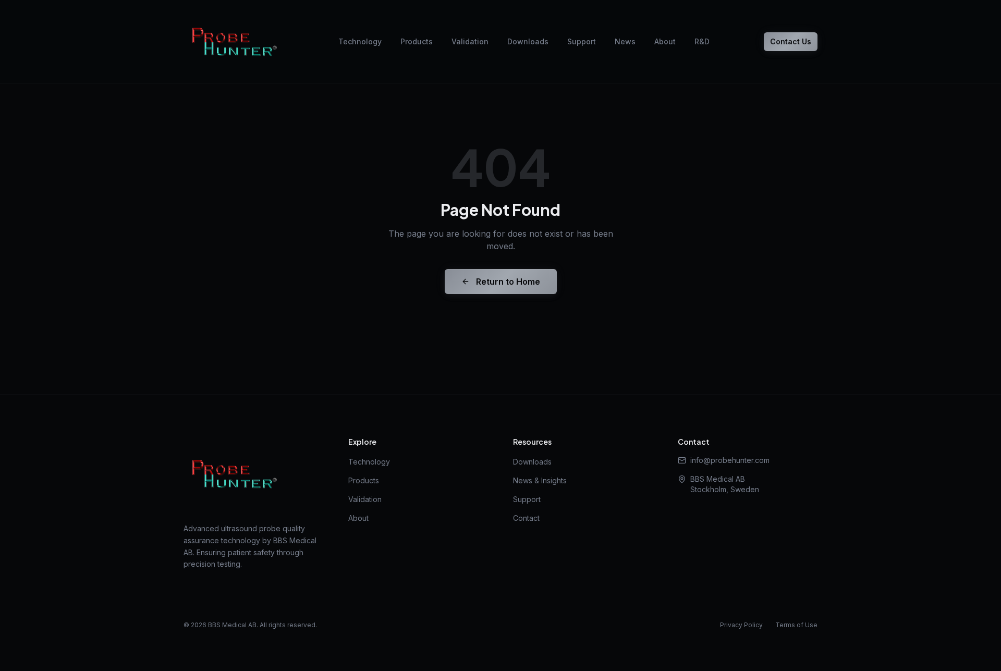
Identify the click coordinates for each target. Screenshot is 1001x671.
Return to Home (508, 281)
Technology (360, 41)
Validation (470, 41)
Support (581, 41)
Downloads (527, 41)
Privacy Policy (741, 625)
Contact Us (790, 41)
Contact (526, 518)
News (625, 41)
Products (416, 41)
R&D (702, 41)
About (665, 41)
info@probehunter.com (730, 460)
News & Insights (540, 480)
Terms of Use (796, 625)
